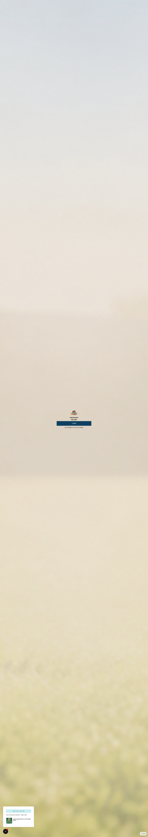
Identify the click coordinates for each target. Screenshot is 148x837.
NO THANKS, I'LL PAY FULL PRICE (74, 427)
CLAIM (74, 423)
